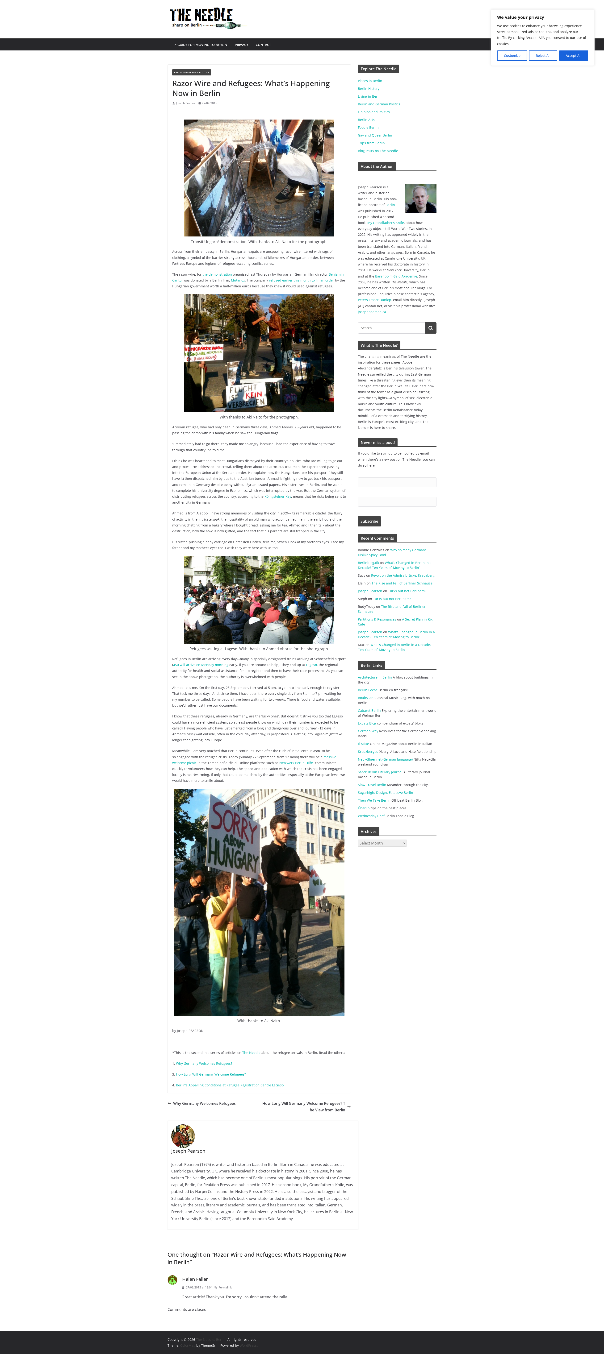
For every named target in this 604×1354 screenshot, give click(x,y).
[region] (543, 37)
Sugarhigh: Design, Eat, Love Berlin (385, 792)
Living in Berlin (370, 96)
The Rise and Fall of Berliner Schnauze (402, 583)
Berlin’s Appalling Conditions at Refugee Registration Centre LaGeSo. (230, 1085)
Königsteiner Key (277, 496)
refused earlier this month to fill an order (301, 280)
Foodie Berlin (368, 127)
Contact (263, 44)
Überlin (364, 808)
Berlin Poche (368, 690)
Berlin (390, 205)
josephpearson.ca (372, 312)
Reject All (543, 55)
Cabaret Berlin (369, 710)
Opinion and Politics (374, 112)
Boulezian (365, 698)
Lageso (311, 665)
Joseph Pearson (186, 103)
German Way (368, 731)
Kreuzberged (368, 751)
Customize (512, 55)
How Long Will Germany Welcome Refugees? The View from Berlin (303, 1107)
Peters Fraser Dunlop (374, 300)
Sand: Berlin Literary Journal (380, 772)
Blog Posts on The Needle (378, 151)
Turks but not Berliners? (407, 591)
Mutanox (238, 280)
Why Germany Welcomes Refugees (204, 1103)
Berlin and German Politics (191, 72)
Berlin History (368, 88)
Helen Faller (195, 1279)
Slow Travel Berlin (372, 785)
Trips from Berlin (371, 143)
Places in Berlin (370, 81)
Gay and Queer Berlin (375, 135)
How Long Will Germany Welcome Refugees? (211, 1074)
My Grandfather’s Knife (385, 222)
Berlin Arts (366, 119)
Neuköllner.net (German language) (385, 759)
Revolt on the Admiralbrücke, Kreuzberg (403, 575)
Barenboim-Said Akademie (396, 276)
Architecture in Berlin (375, 677)
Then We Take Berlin (374, 800)
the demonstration (217, 274)
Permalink (225, 1287)
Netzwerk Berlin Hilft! (296, 763)
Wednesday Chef (371, 816)
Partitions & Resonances (377, 619)
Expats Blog (367, 723)
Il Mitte (363, 743)
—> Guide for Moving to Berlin (199, 44)
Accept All (573, 55)
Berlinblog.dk (368, 562)
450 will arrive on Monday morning (200, 665)
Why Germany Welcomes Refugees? (204, 1063)
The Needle (251, 1052)
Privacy (241, 44)
